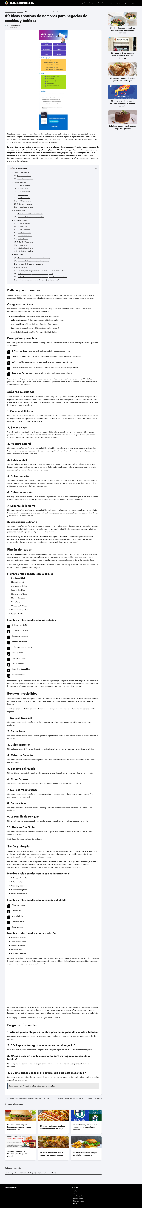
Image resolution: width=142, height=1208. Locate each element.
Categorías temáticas (24, 176)
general (134, 3)
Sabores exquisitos (20, 182)
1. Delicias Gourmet (23, 223)
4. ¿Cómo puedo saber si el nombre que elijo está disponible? (38, 280)
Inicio (75, 3)
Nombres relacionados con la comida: (30, 214)
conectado (27, 1172)
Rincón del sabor (19, 210)
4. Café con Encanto (24, 233)
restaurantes (100, 3)
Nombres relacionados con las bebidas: (31, 217)
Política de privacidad (78, 1201)
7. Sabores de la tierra (24, 204)
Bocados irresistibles (20, 220)
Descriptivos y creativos (25, 179)
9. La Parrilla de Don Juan (26, 248)
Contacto (74, 1193)
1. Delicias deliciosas (24, 185)
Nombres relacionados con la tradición (30, 264)
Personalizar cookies (78, 1196)
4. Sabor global (23, 195)
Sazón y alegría (19, 254)
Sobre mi (74, 1204)
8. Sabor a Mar (23, 245)
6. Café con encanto (24, 201)
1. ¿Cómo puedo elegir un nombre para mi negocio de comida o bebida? (41, 271)
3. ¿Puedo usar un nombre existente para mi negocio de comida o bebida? (42, 277)
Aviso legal (75, 1191)
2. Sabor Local (22, 227)
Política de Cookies (77, 1198)
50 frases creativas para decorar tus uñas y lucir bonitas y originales (79, 1098)
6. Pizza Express (23, 239)
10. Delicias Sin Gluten (25, 251)
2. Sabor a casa (23, 189)
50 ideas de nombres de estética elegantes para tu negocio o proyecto (28, 1098)
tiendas (91, 3)
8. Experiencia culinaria (25, 207)
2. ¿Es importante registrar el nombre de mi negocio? (35, 274)
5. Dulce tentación (24, 198)
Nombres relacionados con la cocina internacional (33, 258)
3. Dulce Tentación (24, 230)
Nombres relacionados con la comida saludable (33, 261)
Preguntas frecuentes (21, 267)
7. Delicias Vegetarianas (25, 242)
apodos (109, 3)
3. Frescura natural (24, 192)
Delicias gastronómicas (21, 172)
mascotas (117, 3)
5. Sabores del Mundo (25, 236)
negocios (83, 3)
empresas (126, 3)
